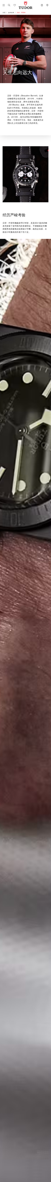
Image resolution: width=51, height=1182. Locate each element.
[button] (9, 5)
